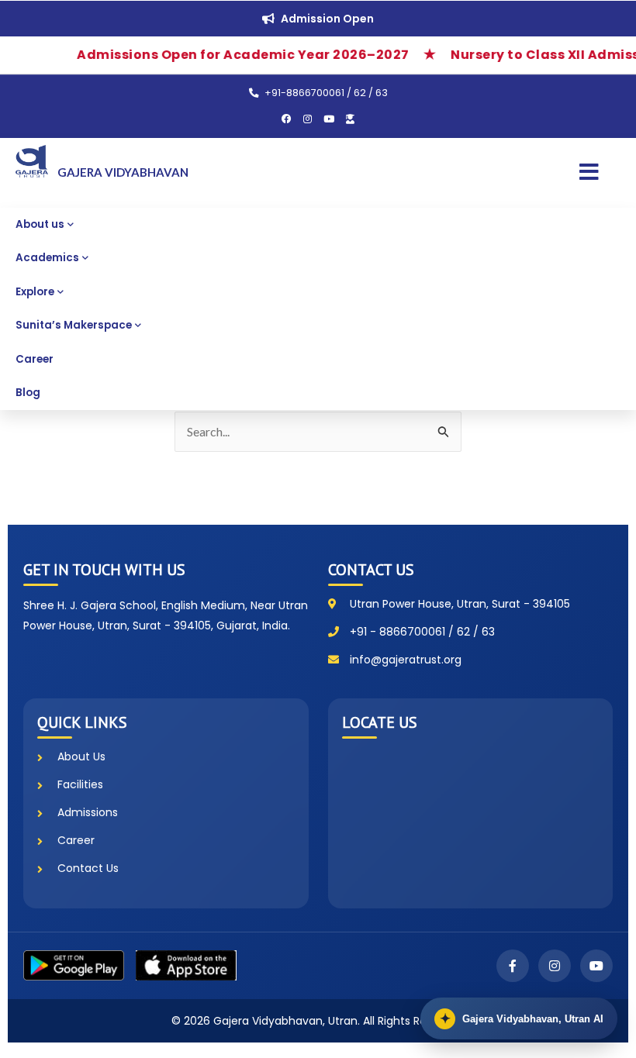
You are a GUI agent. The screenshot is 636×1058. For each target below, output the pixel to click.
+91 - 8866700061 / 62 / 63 (422, 631)
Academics (47, 257)
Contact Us (88, 868)
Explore (35, 291)
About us (40, 224)
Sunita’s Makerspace (74, 325)
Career (35, 359)
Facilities (80, 784)
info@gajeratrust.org (405, 659)
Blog (28, 392)
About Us (81, 756)
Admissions (87, 812)
